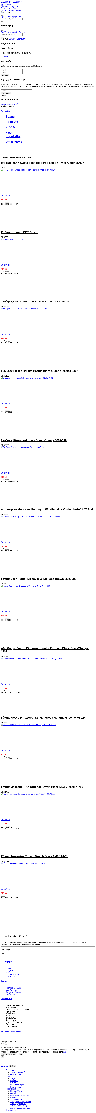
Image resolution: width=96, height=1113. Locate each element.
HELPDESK (11, 1089)
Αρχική (8, 968)
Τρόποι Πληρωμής (13, 988)
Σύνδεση (5, 75)
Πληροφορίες (11, 1070)
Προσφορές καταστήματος (21, 1095)
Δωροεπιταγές (16, 1100)
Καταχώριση (6, 93)
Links (8, 1076)
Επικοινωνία (6, 4)
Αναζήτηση (10, 994)
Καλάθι (8, 972)
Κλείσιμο (12, 1066)
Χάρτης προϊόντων (13, 992)
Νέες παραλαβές (12, 974)
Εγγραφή (4, 57)
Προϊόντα (5, 17)
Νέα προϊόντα (16, 1091)
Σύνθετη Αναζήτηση (17, 39)
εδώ (65, 1052)
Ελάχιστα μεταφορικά (9, 6)
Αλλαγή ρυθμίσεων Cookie (21, 1108)
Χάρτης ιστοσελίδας (18, 1106)
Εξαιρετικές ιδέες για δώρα (12, 10)
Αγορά (4, 104)
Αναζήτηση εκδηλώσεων (20, 1102)
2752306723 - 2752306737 (12, 2)
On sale (13, 1093)
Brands (22, 17)
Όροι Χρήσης (11, 990)
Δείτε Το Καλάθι (13, 104)
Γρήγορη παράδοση (9, 8)
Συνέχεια (4, 1066)
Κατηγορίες (13, 17)
